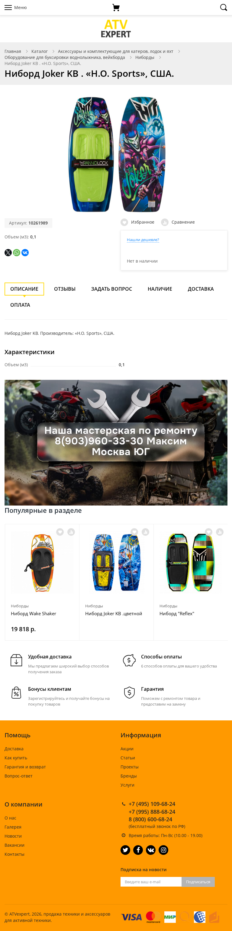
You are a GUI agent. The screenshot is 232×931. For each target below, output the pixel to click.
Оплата (20, 305)
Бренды (129, 776)
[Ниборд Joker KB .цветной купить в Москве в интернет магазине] (116, 562)
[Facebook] (138, 850)
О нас (10, 818)
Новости (13, 836)
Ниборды (144, 57)
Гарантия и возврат (25, 767)
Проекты (130, 767)
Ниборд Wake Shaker (33, 613)
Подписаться (198, 881)
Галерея (13, 827)
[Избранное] (60, 532)
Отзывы (65, 289)
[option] (42, 582)
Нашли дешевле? (143, 239)
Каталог (39, 51)
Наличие (160, 289)
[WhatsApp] (16, 252)
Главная (13, 51)
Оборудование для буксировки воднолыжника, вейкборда (65, 57)
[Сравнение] (71, 532)
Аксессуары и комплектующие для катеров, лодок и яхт (115, 51)
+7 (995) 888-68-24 (152, 811)
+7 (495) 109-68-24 (152, 803)
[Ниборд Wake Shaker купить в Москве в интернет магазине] (42, 562)
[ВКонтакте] (25, 252)
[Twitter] (125, 850)
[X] (8, 252)
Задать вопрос (111, 289)
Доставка (201, 289)
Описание (24, 289)
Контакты (14, 854)
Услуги (127, 785)
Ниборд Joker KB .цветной (113, 613)
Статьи (128, 758)
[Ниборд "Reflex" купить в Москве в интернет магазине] (191, 562)
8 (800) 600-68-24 (150, 819)
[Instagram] (163, 850)
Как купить (16, 758)
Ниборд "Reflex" (177, 613)
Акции (127, 749)
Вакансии (14, 845)
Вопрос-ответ (19, 776)
